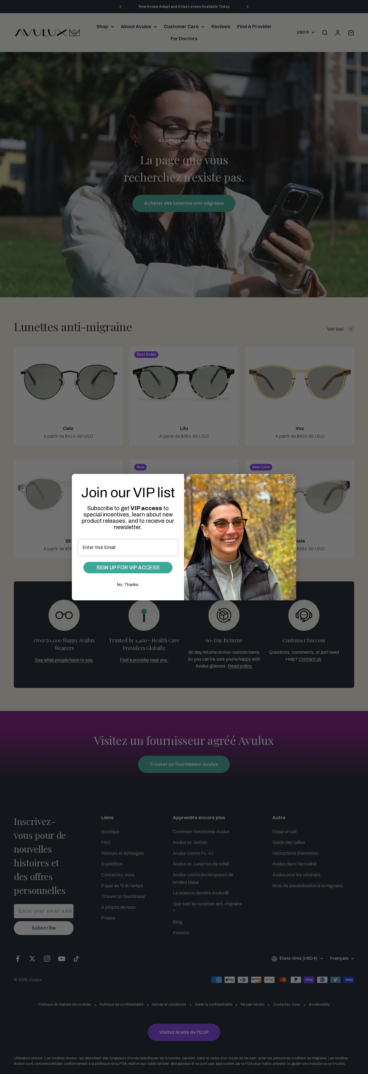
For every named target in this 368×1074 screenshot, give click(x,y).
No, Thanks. (128, 585)
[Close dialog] (289, 480)
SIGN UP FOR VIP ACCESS (128, 567)
